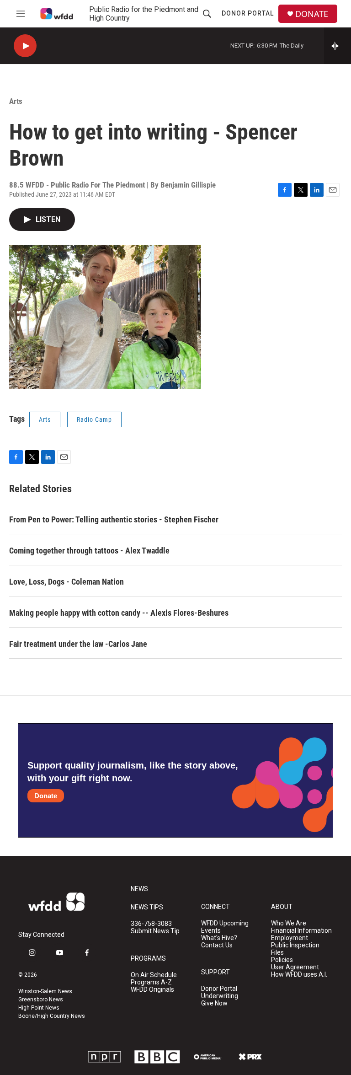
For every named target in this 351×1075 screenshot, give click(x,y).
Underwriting (219, 996)
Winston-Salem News (45, 991)
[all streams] (337, 45)
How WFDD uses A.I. (299, 974)
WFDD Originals (152, 989)
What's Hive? (219, 938)
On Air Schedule (154, 975)
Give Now (214, 1003)
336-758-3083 (151, 923)
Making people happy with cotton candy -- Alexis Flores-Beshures (119, 613)
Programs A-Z (151, 982)
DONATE (311, 14)
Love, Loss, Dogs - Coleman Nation (66, 581)
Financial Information (301, 930)
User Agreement (295, 967)
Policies (282, 960)
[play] (25, 46)
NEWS (139, 889)
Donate (45, 796)
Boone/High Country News (51, 1016)
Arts (15, 101)
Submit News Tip (155, 931)
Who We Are (288, 923)
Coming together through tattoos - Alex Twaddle (89, 550)
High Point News (38, 1008)
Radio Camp (94, 419)
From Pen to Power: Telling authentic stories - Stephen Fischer (113, 519)
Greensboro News (40, 999)
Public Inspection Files (295, 949)
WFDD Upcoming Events (225, 927)
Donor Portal (248, 13)
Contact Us (217, 945)
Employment (289, 938)
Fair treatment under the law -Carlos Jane (78, 644)
